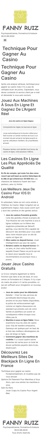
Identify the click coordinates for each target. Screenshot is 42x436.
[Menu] (5, 40)
